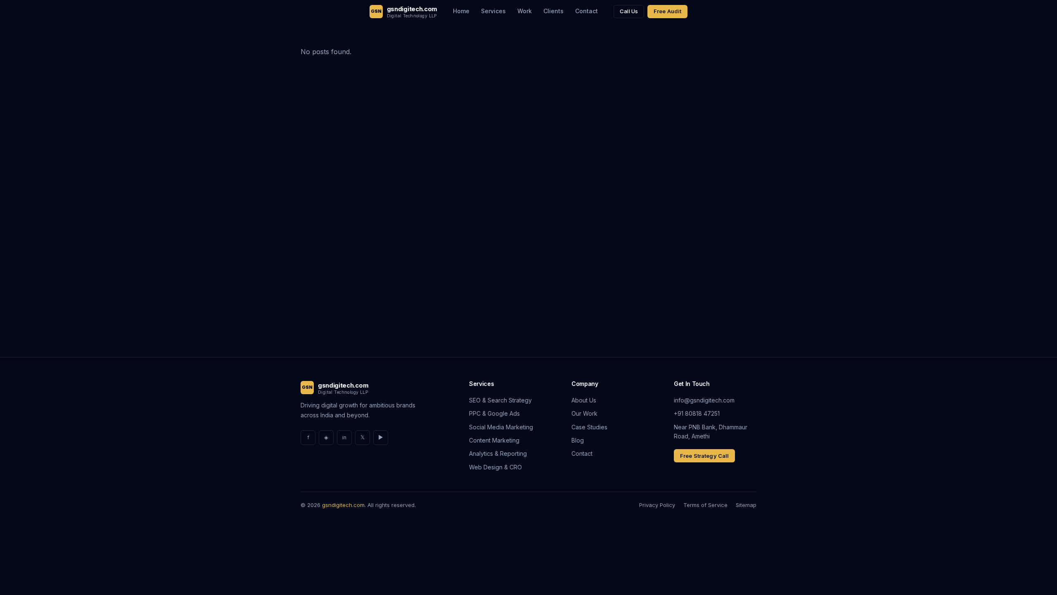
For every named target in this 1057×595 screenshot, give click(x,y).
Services (493, 10)
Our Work (584, 413)
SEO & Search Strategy (500, 400)
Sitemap (746, 505)
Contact (586, 10)
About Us (583, 400)
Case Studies (589, 427)
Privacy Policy (657, 505)
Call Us (629, 11)
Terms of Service (705, 505)
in (344, 437)
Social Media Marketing (501, 427)
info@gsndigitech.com (704, 400)
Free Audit (667, 11)
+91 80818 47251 (697, 413)
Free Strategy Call (704, 455)
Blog (577, 440)
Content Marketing (494, 440)
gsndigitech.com (343, 505)
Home (461, 10)
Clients (553, 10)
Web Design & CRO (495, 467)
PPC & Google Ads (494, 413)
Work (524, 10)
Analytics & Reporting (498, 453)
